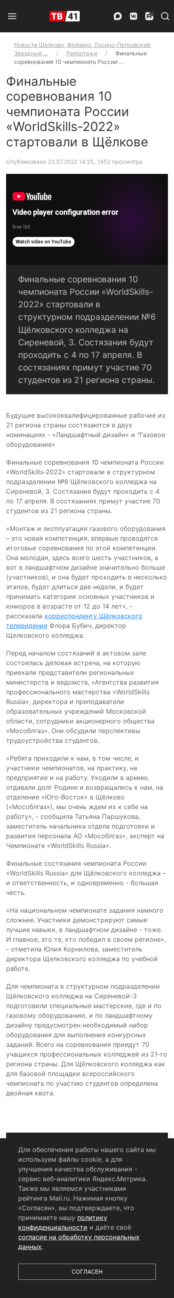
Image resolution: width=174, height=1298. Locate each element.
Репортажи (81, 53)
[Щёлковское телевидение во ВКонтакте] (133, 16)
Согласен (87, 1271)
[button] (12, 16)
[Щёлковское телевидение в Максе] (118, 16)
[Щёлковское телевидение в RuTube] (149, 16)
